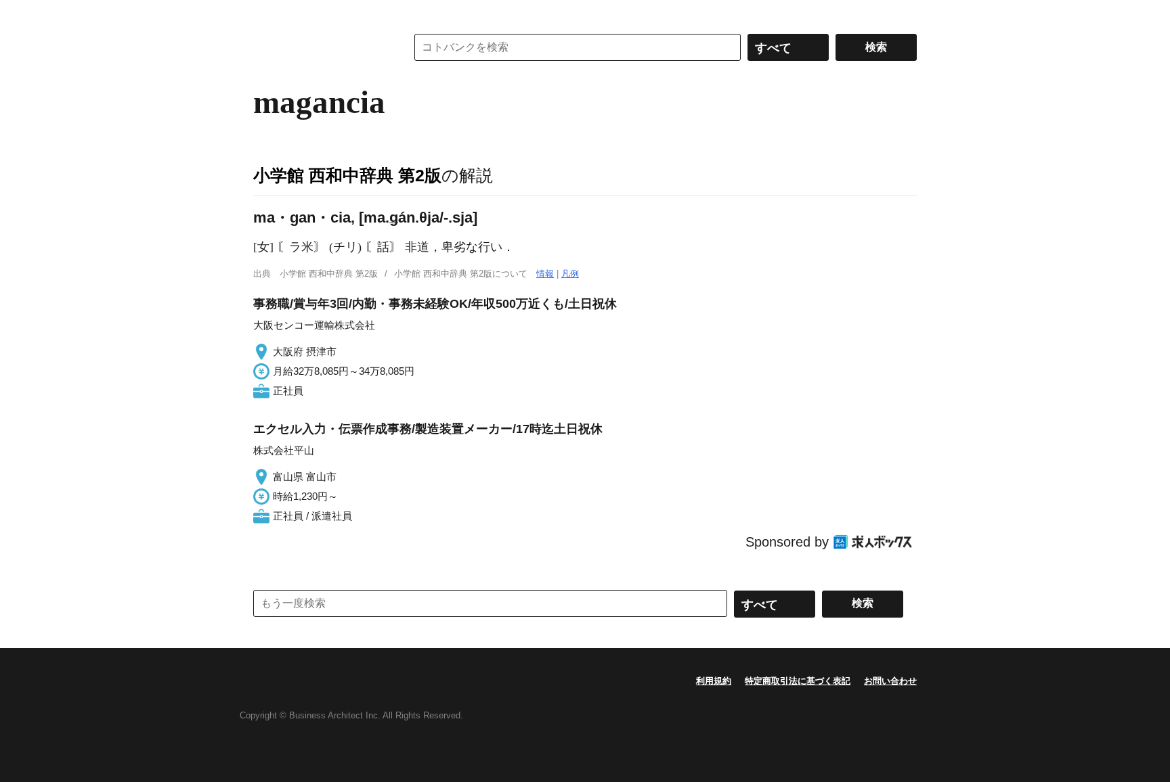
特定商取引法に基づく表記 (797, 681)
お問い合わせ (890, 681)
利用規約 (713, 681)
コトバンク (320, 47)
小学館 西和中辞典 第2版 (347, 175)
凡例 (570, 274)
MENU (266, 13)
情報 (545, 274)
